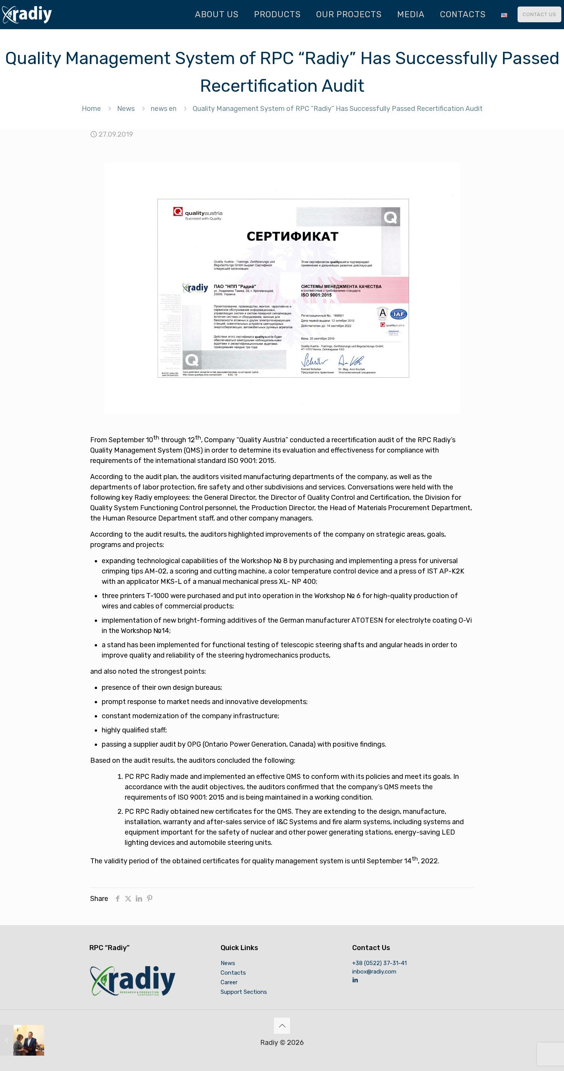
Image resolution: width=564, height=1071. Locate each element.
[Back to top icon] (282, 1026)
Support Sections (244, 991)
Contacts (233, 972)
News (126, 108)
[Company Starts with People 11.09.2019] (22, 1040)
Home (91, 108)
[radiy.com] (27, 14)
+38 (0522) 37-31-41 (379, 963)
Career (229, 982)
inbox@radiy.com (374, 971)
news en (163, 108)
